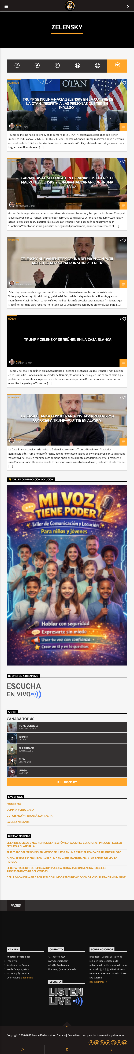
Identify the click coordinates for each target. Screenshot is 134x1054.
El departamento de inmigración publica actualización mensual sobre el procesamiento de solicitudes (56, 869)
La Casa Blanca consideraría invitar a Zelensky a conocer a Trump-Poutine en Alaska (68, 418)
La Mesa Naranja (18, 822)
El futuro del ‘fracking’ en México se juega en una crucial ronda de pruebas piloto (64, 852)
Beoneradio (27, 977)
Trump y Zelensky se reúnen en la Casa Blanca (67, 339)
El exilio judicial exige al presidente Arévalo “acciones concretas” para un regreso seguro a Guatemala (64, 844)
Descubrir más (97, 981)
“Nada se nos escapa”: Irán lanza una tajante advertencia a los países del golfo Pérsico (62, 860)
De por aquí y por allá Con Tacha (29, 815)
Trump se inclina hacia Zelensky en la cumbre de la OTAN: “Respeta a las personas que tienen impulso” (68, 103)
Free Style (14, 803)
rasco (18, 125)
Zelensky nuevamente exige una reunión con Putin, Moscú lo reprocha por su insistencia (68, 261)
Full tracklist (67, 782)
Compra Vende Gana (20, 809)
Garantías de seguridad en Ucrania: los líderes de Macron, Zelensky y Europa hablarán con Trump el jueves (67, 182)
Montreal (13, 82)
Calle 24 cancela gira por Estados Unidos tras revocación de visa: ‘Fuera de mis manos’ (66, 877)
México (12, 318)
